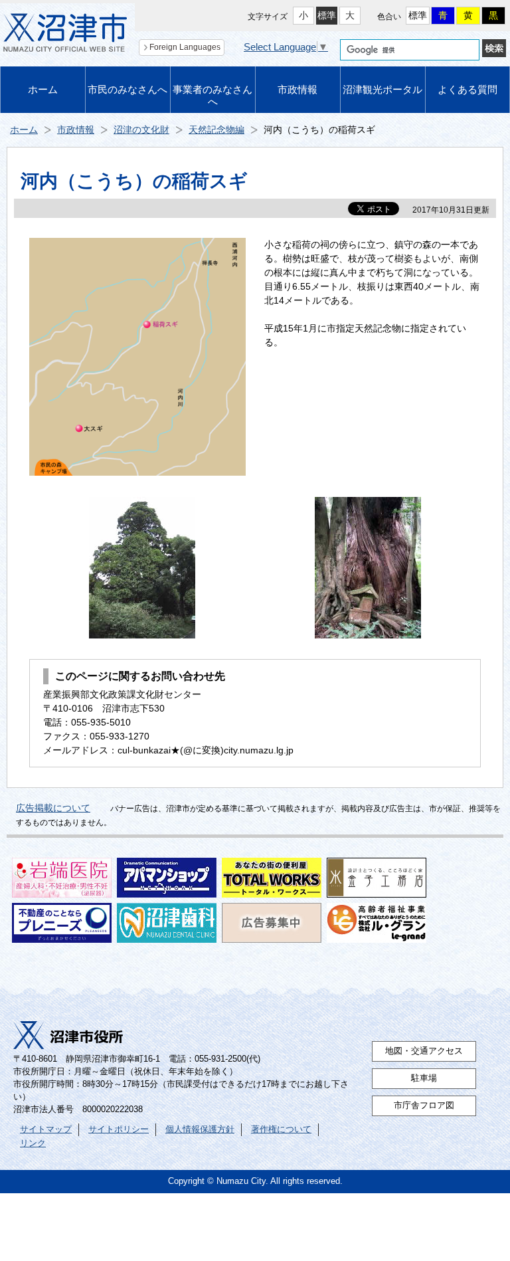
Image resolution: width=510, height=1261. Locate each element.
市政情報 (297, 89)
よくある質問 (467, 89)
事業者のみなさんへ (212, 95)
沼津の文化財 (141, 129)
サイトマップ (46, 1129)
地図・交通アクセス (424, 1051)
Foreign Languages (184, 47)
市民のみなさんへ (127, 89)
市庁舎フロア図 (424, 1105)
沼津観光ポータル (382, 89)
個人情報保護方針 (199, 1129)
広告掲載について (53, 808)
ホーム (43, 89)
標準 (326, 15)
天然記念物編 (216, 129)
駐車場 (424, 1078)
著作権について (281, 1129)
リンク (33, 1143)
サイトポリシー (118, 1129)
